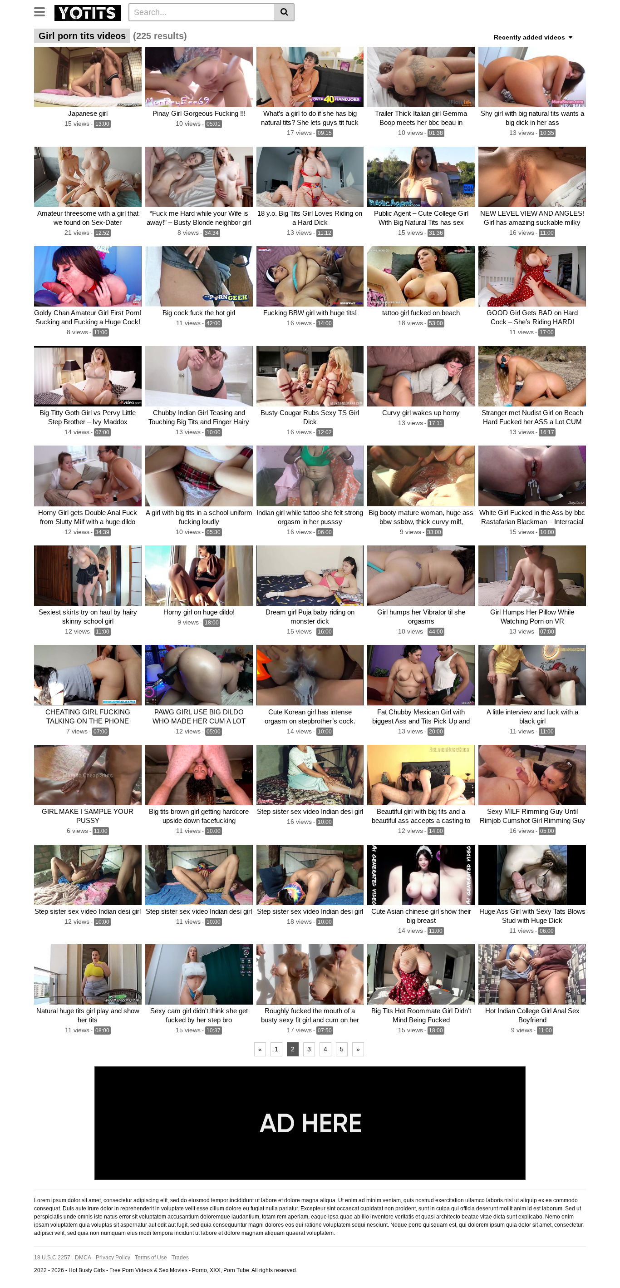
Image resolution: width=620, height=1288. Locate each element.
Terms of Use (151, 1257)
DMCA (83, 1257)
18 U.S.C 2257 (52, 1257)
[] (284, 12)
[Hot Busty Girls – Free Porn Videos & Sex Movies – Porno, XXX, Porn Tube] (88, 12)
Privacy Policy (113, 1257)
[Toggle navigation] (43, 11)
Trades (180, 1257)
